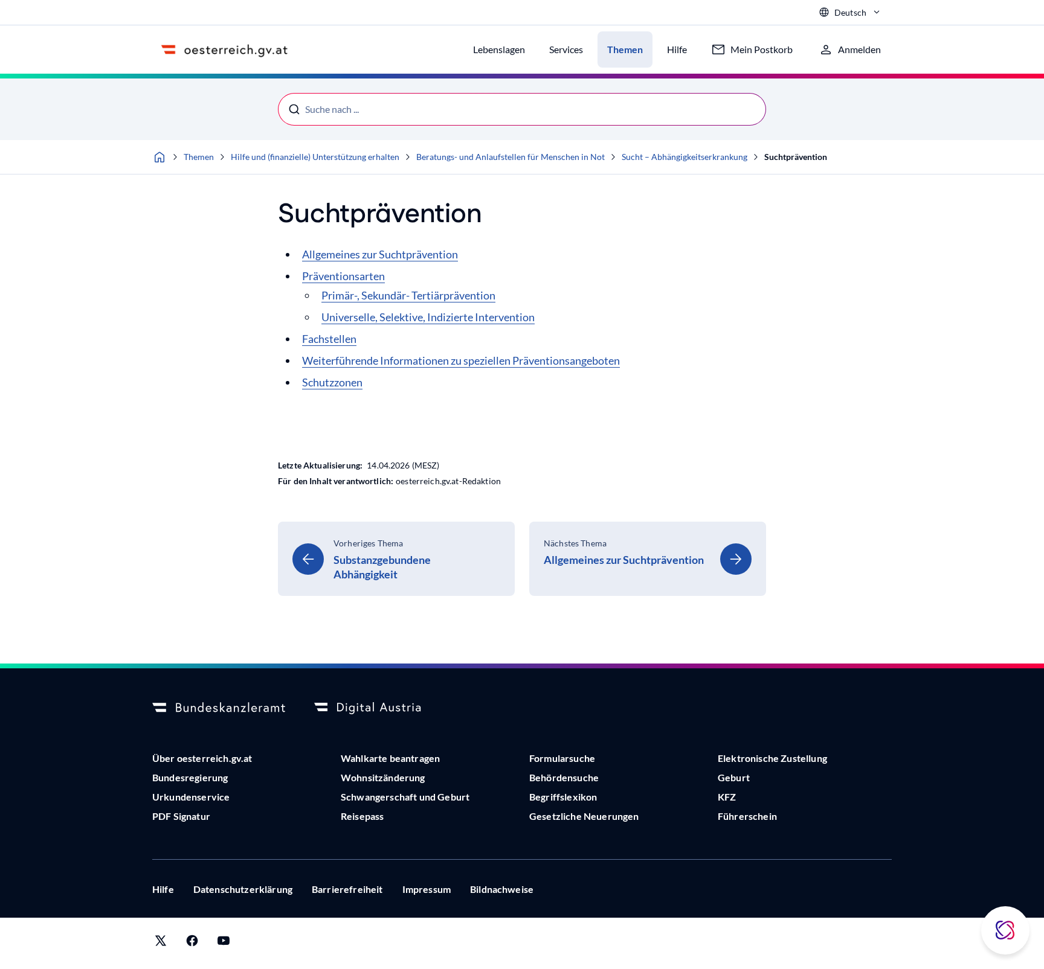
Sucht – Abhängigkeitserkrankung (684, 157)
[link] (396, 559)
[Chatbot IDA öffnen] (1005, 930)
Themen (199, 157)
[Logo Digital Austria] (380, 708)
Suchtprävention (795, 157)
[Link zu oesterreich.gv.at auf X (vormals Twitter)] (160, 943)
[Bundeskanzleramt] (218, 708)
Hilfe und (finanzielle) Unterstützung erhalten (315, 157)
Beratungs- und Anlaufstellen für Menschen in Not (510, 157)
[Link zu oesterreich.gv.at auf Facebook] (192, 943)
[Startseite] (159, 157)
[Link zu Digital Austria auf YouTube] (223, 943)
